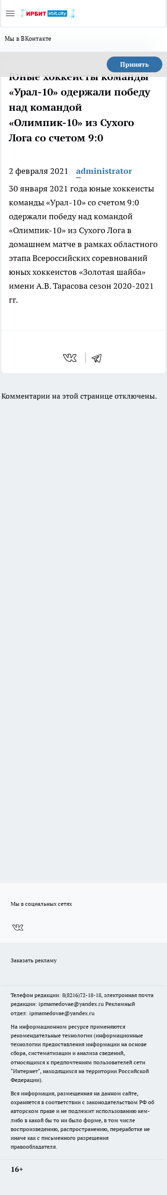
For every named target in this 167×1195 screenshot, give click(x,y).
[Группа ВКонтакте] (18, 927)
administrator (104, 170)
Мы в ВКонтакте (28, 38)
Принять (134, 64)
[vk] (71, 357)
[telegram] (99, 357)
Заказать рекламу (34, 960)
